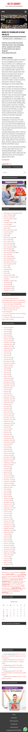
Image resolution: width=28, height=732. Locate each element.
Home (14, 714)
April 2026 (6, 335)
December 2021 (8, 417)
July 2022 (6, 404)
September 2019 (8, 462)
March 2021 (7, 434)
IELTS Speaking (8, 250)
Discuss (6, 228)
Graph (8, 576)
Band (19, 572)
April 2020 (6, 449)
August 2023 (7, 387)
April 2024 (6, 374)
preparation (18, 584)
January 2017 (7, 523)
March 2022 (7, 412)
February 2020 (8, 453)
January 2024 (7, 380)
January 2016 (7, 545)
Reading (4, 586)
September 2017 (8, 508)
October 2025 (7, 346)
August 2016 (7, 532)
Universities (4, 591)
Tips (21, 589)
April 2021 (6, 432)
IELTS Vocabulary (8, 258)
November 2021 (8, 419)
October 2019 (7, 461)
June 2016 (6, 536)
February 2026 (8, 338)
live (10, 584)
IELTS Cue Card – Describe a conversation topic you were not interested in (14, 656)
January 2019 (7, 477)
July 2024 (6, 369)
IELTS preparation (8, 247)
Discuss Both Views (9, 230)
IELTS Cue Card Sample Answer (13, 578)
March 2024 (7, 376)
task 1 (18, 589)
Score (9, 588)
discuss (15, 574)
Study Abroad (7, 286)
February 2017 (8, 521)
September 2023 (8, 385)
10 (3, 612)
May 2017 (6, 515)
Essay (10, 164)
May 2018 (6, 493)
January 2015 (7, 564)
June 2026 (6, 331)
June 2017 (6, 513)
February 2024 (8, 378)
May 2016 (6, 538)
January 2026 (7, 340)
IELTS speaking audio (9, 252)
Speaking (16, 587)
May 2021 (6, 431)
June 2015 (6, 558)
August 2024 (7, 367)
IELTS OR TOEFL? (8, 245)
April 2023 (6, 393)
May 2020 (6, 447)
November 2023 (8, 384)
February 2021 (8, 436)
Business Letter (8, 217)
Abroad (4, 572)
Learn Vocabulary (8, 263)
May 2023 (6, 391)
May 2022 (6, 408)
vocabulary (16, 591)
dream (19, 574)
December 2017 (8, 502)
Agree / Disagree (7, 167)
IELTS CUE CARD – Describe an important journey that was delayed (13, 667)
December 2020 (8, 440)
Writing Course (8, 290)
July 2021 (6, 427)
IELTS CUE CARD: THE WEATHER (13, 304)
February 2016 (8, 543)
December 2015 (8, 547)
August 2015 (7, 554)
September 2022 (8, 400)
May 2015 (6, 560)
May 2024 (6, 372)
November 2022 (8, 399)
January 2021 (7, 438)
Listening (5, 584)
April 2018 (6, 494)
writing (5, 592)
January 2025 (7, 359)
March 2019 (7, 474)
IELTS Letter (7, 241)
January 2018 (7, 500)
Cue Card (6, 224)
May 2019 (6, 470)
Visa (12, 591)
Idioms (5, 235)
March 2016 (7, 541)
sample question (17, 586)
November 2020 (8, 442)
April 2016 (6, 539)
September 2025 (8, 348)
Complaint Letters (9, 222)
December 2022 (8, 397)
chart (4, 574)
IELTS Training (7, 256)
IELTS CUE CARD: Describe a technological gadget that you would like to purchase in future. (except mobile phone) (14, 300)
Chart (5, 220)
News (5, 271)
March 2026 (7, 337)
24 (3, 616)
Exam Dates (14, 717)
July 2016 (6, 534)
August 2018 (7, 487)
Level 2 (6, 267)
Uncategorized (8, 288)
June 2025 (6, 353)
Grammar (6, 233)
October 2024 (7, 365)
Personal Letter (8, 275)
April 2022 (6, 410)
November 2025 (8, 344)
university (8, 591)
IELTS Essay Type (17, 167)
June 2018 (6, 491)
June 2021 (6, 429)
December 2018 (8, 479)
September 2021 (8, 423)
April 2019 (6, 472)
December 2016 (8, 524)
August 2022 (7, 402)
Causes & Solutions (9, 218)
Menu (3, 12)
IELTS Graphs (7, 239)
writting (11, 593)
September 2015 (8, 553)
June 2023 (6, 389)
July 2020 (6, 446)
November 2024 (8, 363)
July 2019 (6, 466)
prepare (22, 584)
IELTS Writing (7, 260)
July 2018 (6, 489)
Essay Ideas (7, 232)
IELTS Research (18, 38)
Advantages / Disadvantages (11, 213)
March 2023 (7, 395)
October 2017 (7, 506)
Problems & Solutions (10, 277)
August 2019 (7, 464)
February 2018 (8, 498)
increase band (16, 583)
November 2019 (8, 459)
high (12, 576)
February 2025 (8, 357)
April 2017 (6, 517)
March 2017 (7, 519)
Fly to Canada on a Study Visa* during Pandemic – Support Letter (13, 661)
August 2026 (7, 327)
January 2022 (7, 415)
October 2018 (7, 483)
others (5, 273)
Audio (16, 572)
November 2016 (8, 526)
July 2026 (6, 329)
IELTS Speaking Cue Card (16, 581)
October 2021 (7, 421)
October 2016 (7, 528)
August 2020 (7, 444)
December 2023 (8, 382)
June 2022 (6, 406)
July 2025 (6, 352)
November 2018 (8, 481)
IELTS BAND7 (14, 4)
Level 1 (6, 265)
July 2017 (6, 511)
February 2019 (8, 476)
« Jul (3, 619)
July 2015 (6, 556)
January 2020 (7, 455)
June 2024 (6, 370)
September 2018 (8, 485)
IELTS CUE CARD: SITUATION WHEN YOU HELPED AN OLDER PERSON (14, 672)
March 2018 (7, 496)
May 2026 (6, 333)
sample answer (10, 586)
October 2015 (7, 551)
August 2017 (7, 509)
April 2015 (6, 562)
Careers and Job (14, 727)
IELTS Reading (7, 248)
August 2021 (7, 425)
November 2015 (8, 549)
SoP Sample (7, 284)
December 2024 (8, 361)
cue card (10, 574)
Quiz (5, 279)
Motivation (7, 269)
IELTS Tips (6, 254)
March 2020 (7, 451)
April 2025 (6, 355)
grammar (4, 576)
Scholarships (7, 282)
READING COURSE (9, 280)
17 (3, 614)
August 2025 (7, 350)
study (8, 589)
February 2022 (8, 414)
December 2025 (8, 342)
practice (13, 584)
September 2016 (8, 530)
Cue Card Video (8, 226)
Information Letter (9, 262)
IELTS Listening (8, 243)
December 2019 (8, 457)
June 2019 (6, 468)
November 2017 (8, 504)
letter (21, 583)
